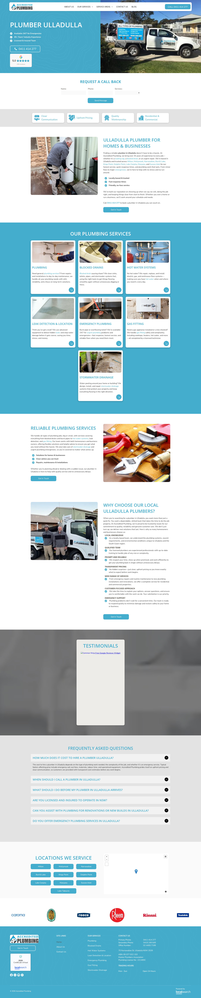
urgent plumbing (94, 332)
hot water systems (80, 438)
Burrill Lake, (160, 161)
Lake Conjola (131, 164)
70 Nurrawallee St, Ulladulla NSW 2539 (135, 950)
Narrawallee (149, 161)
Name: (63, 89)
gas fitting (141, 332)
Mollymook (138, 161)
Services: (118, 89)
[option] (18, 915)
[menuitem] (69, 6)
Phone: (91, 89)
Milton (130, 161)
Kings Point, (108, 164)
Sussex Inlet (155, 164)
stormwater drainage (110, 386)
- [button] (106, 859)
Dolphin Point (119, 164)
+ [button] (106, 856)
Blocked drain (85, 273)
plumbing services (51, 273)
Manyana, (142, 164)
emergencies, (120, 170)
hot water (150, 279)
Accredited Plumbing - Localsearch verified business (20, 962)
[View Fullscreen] (106, 864)
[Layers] (165, 856)
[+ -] (136, 874)
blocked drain (132, 158)
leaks (58, 332)
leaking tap (119, 158)
